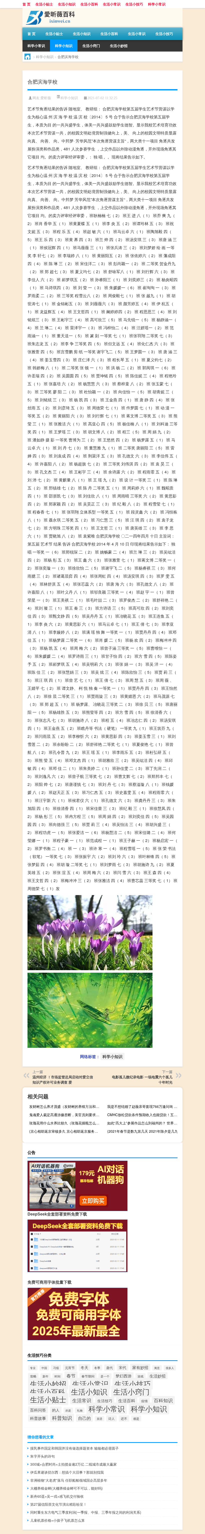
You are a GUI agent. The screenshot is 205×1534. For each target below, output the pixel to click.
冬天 (84, 1367)
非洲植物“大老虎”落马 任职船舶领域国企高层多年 (68, 1480)
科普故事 (38, 1418)
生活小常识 (111, 4)
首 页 (26, 4)
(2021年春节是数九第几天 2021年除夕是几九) (143, 1131)
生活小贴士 (44, 4)
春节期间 (88, 1376)
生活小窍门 (91, 45)
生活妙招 (158, 1376)
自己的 (84, 1418)
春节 (71, 1375)
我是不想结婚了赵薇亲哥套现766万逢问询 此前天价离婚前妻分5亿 (144, 1106)
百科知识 (163, 1400)
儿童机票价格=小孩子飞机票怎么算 (57, 1520)
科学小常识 (157, 4)
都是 (136, 1418)
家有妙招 (140, 1367)
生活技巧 (104, 1400)
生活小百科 (89, 4)
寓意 (157, 1368)
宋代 (122, 1367)
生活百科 (126, 1400)
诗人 (111, 1418)
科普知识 (62, 1417)
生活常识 (81, 1400)
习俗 (56, 1368)
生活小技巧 (134, 4)
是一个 (105, 1376)
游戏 (141, 1376)
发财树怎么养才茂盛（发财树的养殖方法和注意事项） (66, 1106)
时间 (57, 1376)
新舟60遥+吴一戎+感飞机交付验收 (57, 1496)
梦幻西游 (124, 1376)
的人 (56, 1410)
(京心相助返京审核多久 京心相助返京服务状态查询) (66, 1131)
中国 (44, 1368)
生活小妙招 (119, 45)
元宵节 (70, 1367)
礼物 (79, 1410)
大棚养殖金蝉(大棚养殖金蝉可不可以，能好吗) (66, 1488)
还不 (124, 1418)
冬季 (97, 1368)
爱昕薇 (45, 98)
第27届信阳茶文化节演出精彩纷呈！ (58, 1504)
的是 (68, 1410)
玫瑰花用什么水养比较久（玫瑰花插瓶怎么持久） (66, 1122)
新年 (45, 1376)
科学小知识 (63, 45)
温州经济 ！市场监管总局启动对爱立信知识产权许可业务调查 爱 (62, 1079)
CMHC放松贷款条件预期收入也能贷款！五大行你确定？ (144, 1114)
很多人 (170, 1368)
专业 (33, 1368)
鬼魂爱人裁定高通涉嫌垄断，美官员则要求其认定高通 (66, 1114)
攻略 (33, 1376)
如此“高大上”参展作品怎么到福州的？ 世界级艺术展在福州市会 (144, 1122)
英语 (99, 1419)
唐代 (109, 1367)
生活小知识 (67, 4)
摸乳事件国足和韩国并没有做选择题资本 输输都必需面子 (74, 1448)
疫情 (144, 1401)
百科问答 (38, 1410)
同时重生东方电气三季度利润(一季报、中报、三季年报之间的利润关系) (85, 1512)
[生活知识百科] (48, 9)
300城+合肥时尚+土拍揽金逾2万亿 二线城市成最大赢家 (73, 1464)
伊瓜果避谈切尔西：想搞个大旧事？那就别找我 (67, 1472)
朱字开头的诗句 (42, 1456)
